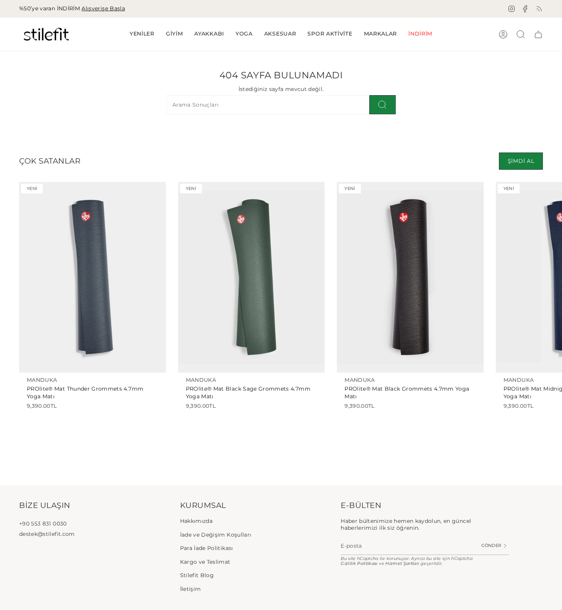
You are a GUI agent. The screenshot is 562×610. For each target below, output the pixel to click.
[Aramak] (382, 104)
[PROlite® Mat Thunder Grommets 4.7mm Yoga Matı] (92, 277)
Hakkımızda (196, 521)
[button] (174, 34)
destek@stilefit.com (47, 534)
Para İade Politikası (206, 548)
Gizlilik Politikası (359, 563)
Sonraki (550, 277)
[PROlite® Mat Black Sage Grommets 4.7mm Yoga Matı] (251, 277)
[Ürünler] (538, 34)
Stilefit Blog (197, 575)
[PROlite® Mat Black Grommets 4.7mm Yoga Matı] (410, 277)
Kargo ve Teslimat (205, 561)
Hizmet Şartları (402, 563)
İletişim (190, 589)
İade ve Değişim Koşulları (216, 534)
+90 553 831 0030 (43, 523)
